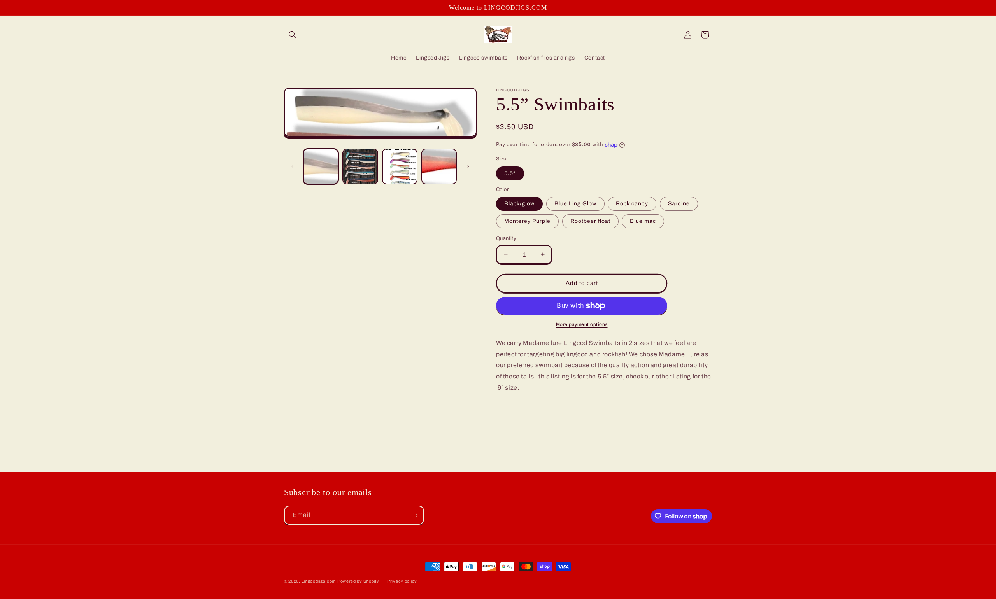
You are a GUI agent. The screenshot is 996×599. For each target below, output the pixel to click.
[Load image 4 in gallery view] (439, 166)
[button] (292, 34)
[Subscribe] (414, 515)
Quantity (506, 238)
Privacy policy (402, 581)
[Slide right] (468, 166)
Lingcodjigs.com (319, 581)
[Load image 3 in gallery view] (399, 166)
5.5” (510, 173)
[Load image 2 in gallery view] (360, 166)
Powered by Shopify (358, 581)
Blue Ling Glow (575, 204)
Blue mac (643, 221)
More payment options (582, 324)
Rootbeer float (590, 221)
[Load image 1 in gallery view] (320, 166)
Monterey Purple (527, 221)
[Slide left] (292, 166)
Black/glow (519, 204)
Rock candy (632, 204)
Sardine (679, 204)
